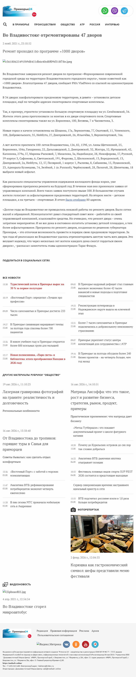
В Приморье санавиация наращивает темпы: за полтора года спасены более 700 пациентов (37, 328)
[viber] (114, 10)
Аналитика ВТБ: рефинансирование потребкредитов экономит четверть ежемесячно (32, 489)
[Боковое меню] (5, 24)
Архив (95, 630)
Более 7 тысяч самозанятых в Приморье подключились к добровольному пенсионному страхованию (105, 326)
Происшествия (45, 24)
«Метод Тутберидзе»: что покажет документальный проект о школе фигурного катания (99, 431)
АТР (82, 24)
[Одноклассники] (76, 644)
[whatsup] (104, 10)
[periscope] (95, 644)
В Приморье (21, 24)
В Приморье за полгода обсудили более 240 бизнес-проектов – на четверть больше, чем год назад (104, 357)
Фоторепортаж (88, 509)
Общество (68, 24)
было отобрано (76, 200)
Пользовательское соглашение (55, 635)
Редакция (42, 630)
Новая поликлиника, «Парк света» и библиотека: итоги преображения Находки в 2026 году (37, 359)
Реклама (84, 630)
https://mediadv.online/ (12, 663)
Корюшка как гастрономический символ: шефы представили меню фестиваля (100, 570)
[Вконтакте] (66, 644)
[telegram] (124, 10)
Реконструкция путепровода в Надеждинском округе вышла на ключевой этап (104, 309)
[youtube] (85, 644)
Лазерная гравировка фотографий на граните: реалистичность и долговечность (33, 397)
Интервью (112, 24)
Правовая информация (63, 630)
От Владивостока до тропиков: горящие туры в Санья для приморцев (29, 443)
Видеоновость (20, 584)
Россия (95, 24)
